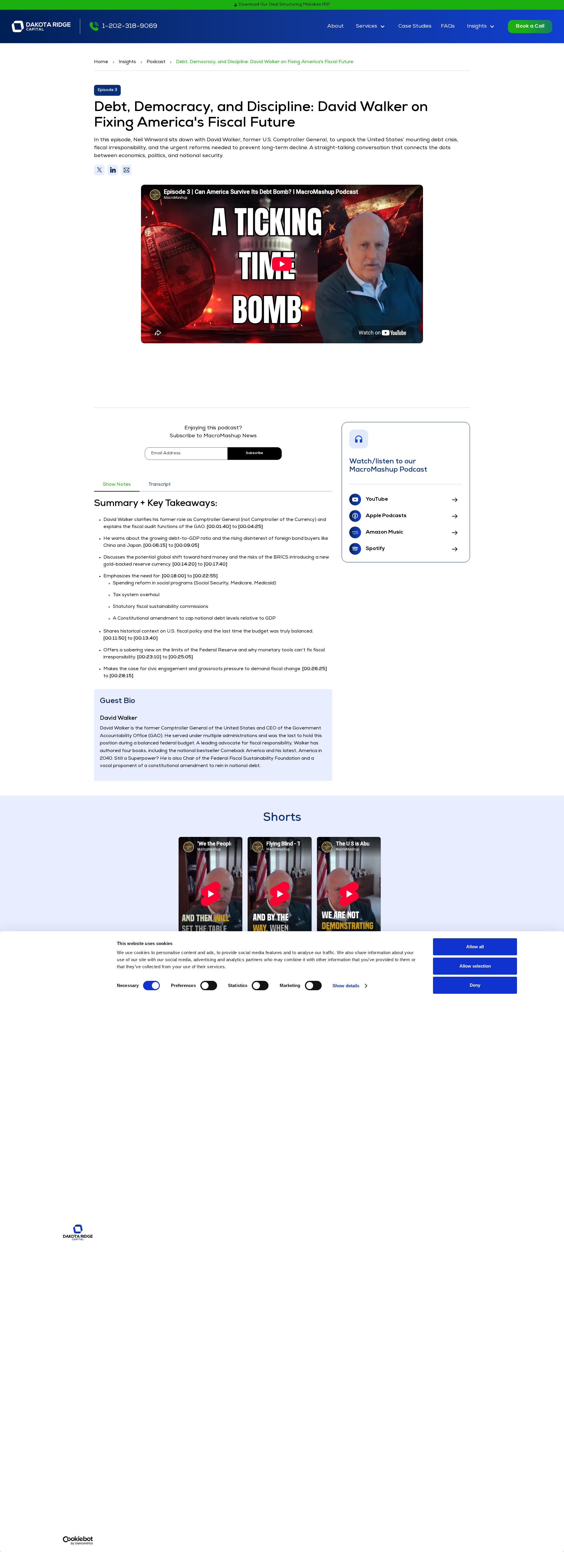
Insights (477, 26)
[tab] (117, 485)
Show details (346, 985)
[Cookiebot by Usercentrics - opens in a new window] (78, 1540)
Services (366, 26)
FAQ (448, 26)
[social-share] (99, 170)
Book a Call (530, 26)
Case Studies (415, 26)
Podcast (156, 62)
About (335, 26)
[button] (371, 26)
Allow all (475, 946)
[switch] (208, 985)
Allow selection (475, 966)
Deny (475, 985)
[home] (41, 26)
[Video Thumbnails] (210, 894)
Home (101, 62)
